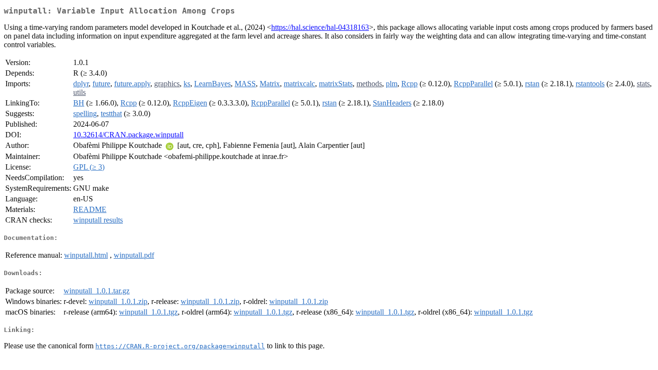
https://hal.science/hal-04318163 (320, 27)
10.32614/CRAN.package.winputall (128, 135)
